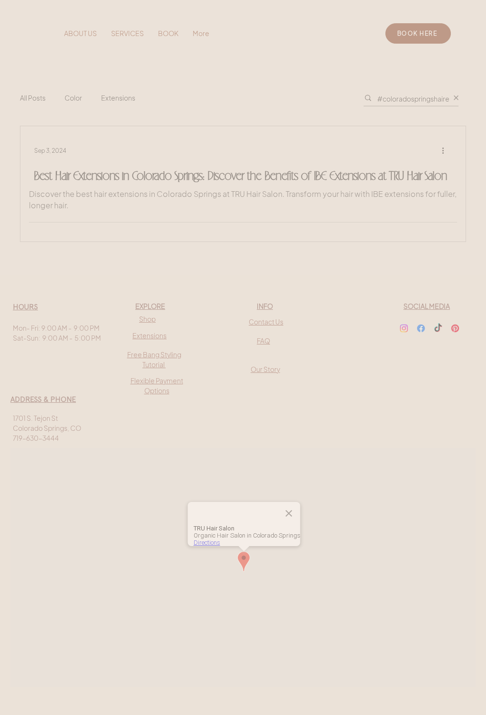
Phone (90, 393)
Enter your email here (114, 317)
